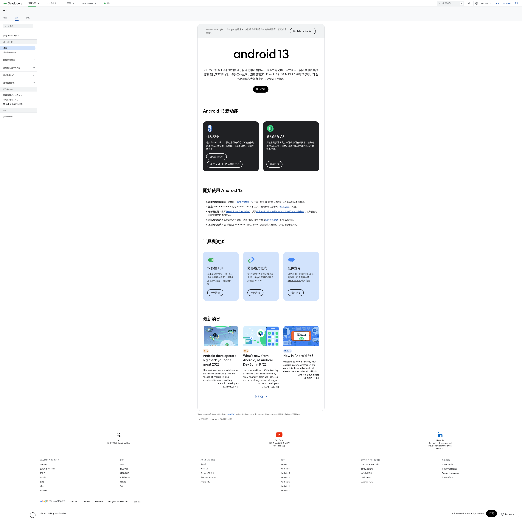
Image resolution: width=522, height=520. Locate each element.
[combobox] (450, 3)
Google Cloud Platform (118, 501)
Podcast (43, 490)
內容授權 (230, 414)
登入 (517, 3)
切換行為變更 (271, 219)
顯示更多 (261, 396)
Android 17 (285, 464)
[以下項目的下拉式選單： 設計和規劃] (60, 3)
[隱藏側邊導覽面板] (32, 515)
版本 (17, 17)
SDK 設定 (284, 206)
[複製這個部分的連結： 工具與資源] (228, 241)
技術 (28, 17)
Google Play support (450, 473)
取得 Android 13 (244, 201)
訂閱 (491, 513)
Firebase (99, 501)
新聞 (42, 482)
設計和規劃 (51, 3)
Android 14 (285, 477)
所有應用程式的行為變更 (238, 211)
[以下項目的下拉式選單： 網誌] (114, 3)
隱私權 (123, 482)
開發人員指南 (367, 469)
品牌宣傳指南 (60, 513)
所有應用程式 (216, 156)
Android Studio (503, 3)
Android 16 (285, 469)
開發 (69, 3)
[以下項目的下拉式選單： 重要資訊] (40, 3)
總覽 (5, 17)
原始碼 (43, 477)
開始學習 (260, 89)
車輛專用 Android (208, 477)
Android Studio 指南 (370, 464)
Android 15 (285, 473)
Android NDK (367, 482)
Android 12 (285, 486)
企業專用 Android (47, 469)
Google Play (87, 3)
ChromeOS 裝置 (208, 473)
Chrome (86, 501)
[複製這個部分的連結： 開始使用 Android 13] (246, 190)
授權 (50, 513)
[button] (16, 60)
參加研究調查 (447, 477)
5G (121, 486)
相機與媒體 (125, 477)
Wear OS (204, 469)
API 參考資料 (366, 473)
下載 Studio (366, 477)
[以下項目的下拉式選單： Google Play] (96, 3)
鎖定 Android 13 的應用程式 (224, 164)
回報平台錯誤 (447, 464)
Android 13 (285, 482)
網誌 (109, 3)
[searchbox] (18, 26)
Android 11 (285, 490)
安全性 (43, 473)
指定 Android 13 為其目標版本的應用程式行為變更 (280, 211)
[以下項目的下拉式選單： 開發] (74, 3)
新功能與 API (275, 137)
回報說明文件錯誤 (449, 469)
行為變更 (212, 137)
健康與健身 (125, 473)
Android (43, 464)
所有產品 (138, 501)
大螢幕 (203, 464)
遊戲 (122, 464)
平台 (5, 10)
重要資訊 (32, 3)
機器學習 (124, 469)
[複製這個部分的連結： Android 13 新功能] (242, 111)
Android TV (205, 482)
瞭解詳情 (274, 164)
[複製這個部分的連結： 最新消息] (224, 319)
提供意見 (294, 268)
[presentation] (261, 111)
